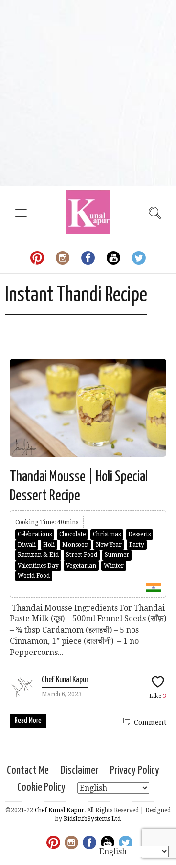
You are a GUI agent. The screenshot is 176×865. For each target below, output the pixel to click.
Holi (49, 544)
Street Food (81, 554)
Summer (117, 554)
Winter (114, 565)
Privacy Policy (134, 770)
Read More (28, 720)
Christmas (107, 534)
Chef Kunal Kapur (65, 680)
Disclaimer (79, 770)
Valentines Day (38, 565)
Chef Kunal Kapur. (60, 810)
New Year (109, 544)
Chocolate (72, 534)
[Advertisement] (88, 93)
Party (136, 544)
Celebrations (35, 534)
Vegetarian (81, 565)
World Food (34, 575)
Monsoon (75, 544)
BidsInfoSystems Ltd (92, 818)
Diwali (27, 544)
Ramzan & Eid (38, 554)
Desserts (139, 534)
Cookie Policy (41, 787)
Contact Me (28, 770)
